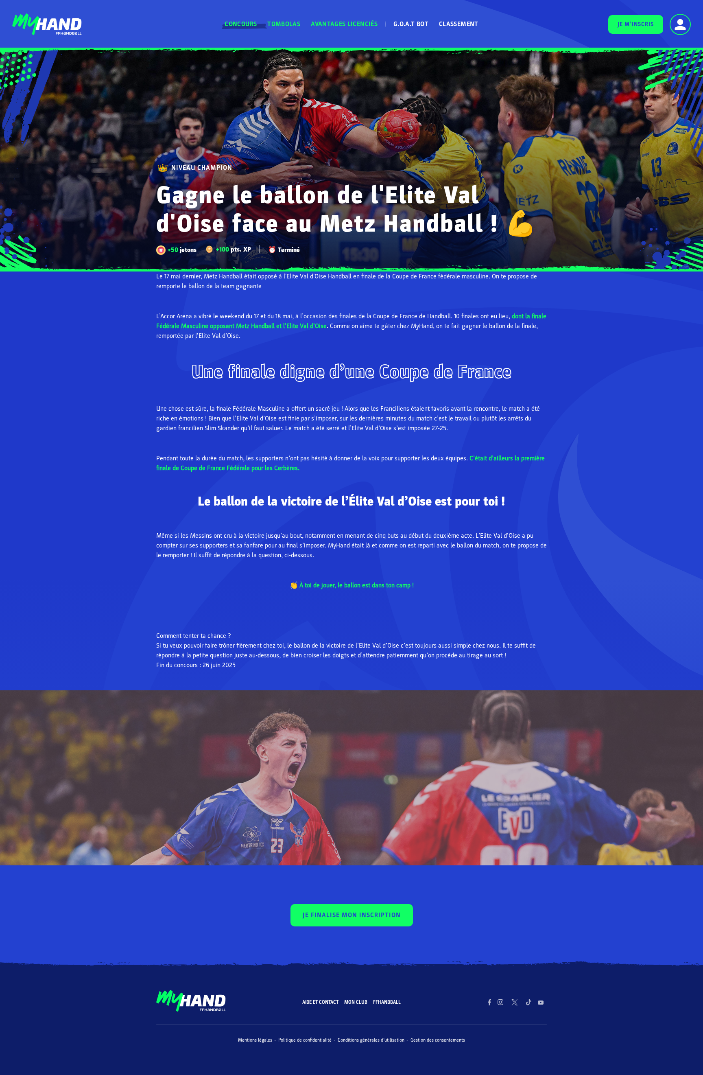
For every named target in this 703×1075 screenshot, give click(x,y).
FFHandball (387, 1002)
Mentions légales (255, 1040)
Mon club (355, 1002)
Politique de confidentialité (305, 1040)
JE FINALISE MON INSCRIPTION (352, 915)
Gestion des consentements (437, 1040)
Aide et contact (320, 1002)
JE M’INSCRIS (636, 24)
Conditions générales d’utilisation (371, 1040)
